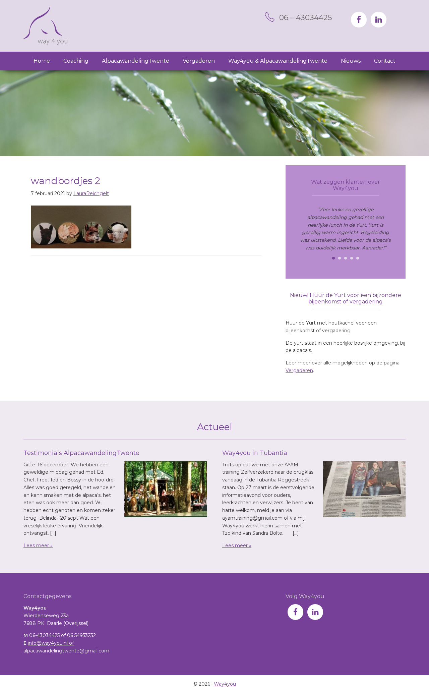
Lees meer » (38, 545)
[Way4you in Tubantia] (364, 490)
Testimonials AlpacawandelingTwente (81, 453)
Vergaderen (299, 370)
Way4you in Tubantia (254, 453)
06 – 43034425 (305, 17)
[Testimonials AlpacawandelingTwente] (165, 490)
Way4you (45, 26)
